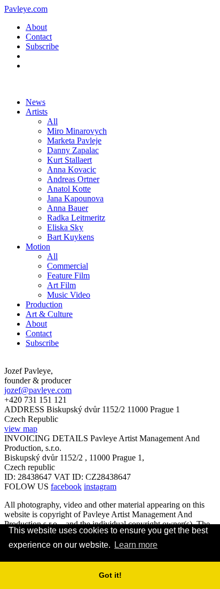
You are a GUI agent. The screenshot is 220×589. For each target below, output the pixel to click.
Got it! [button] (110, 575)
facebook (66, 486)
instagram (100, 486)
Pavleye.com (26, 8)
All (52, 121)
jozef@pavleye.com (38, 390)
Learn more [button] (136, 544)
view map (20, 428)
